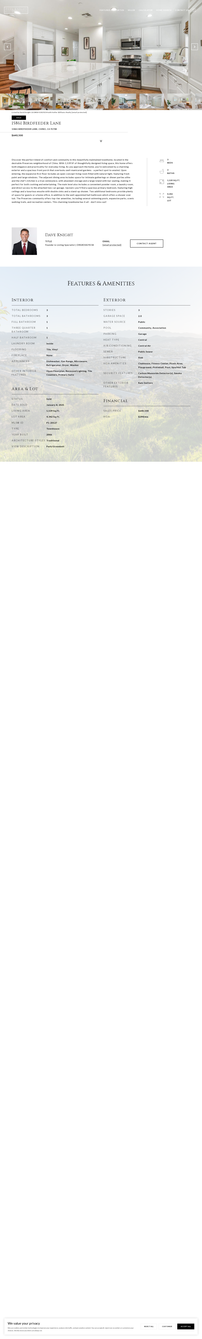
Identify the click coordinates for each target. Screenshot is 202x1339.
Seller (131, 10)
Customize (167, 1326)
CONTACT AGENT (147, 243)
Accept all (186, 1326)
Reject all (148, 1326)
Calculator (146, 10)
